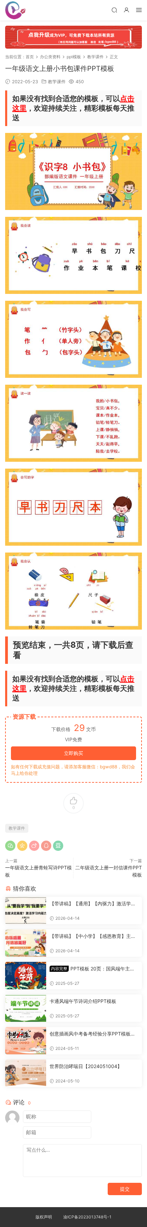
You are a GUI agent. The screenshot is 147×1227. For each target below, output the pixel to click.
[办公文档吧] (15, 10)
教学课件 (57, 81)
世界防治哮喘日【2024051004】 (86, 1066)
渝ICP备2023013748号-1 (87, 1216)
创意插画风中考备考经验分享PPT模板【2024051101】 (94, 1034)
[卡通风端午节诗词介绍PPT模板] (25, 1008)
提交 (125, 1189)
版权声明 (44, 1216)
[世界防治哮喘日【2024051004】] (25, 1073)
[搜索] (114, 9)
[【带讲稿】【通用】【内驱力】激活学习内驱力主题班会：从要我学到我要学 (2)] (25, 910)
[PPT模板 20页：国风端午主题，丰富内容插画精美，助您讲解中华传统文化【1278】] (25, 975)
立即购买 (73, 753)
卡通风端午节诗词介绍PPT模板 (83, 1001)
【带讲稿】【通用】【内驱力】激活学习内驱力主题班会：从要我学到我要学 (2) (93, 904)
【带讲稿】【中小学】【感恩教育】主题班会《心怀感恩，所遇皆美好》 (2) (93, 936)
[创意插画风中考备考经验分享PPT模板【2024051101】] (25, 1040)
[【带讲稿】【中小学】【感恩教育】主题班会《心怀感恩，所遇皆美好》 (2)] (25, 943)
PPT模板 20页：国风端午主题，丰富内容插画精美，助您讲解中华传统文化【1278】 (93, 969)
